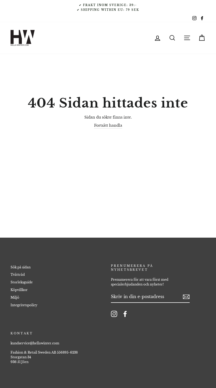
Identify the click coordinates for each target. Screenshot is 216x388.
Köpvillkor (19, 290)
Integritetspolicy (24, 305)
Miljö (15, 297)
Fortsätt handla (108, 125)
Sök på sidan (21, 267)
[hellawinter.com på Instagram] (114, 314)
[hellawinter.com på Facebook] (125, 314)
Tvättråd (18, 275)
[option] (108, 7)
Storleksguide (22, 282)
